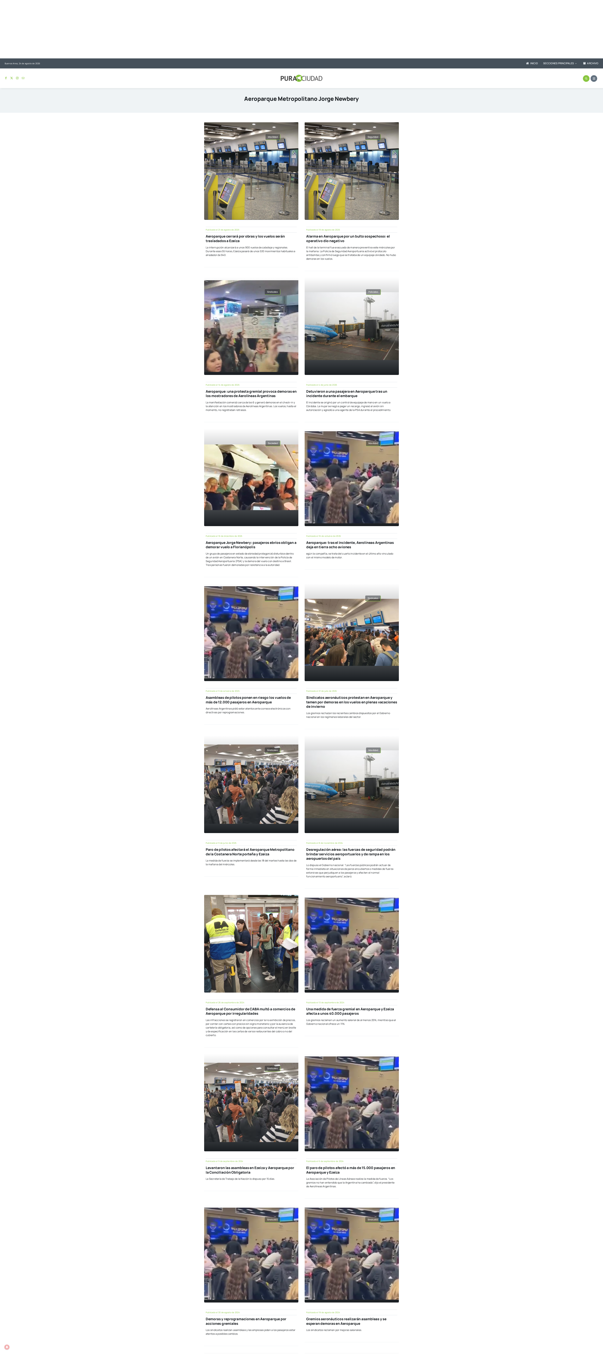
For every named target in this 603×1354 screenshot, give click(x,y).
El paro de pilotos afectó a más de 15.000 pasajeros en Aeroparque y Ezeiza (350, 1170)
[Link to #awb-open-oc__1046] (586, 78)
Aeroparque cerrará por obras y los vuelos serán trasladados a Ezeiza (245, 238)
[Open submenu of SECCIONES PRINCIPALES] (575, 63)
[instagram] (17, 78)
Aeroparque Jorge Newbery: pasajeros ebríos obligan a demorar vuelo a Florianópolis (251, 545)
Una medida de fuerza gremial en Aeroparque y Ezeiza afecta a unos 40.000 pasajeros (350, 1011)
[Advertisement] (298, 29)
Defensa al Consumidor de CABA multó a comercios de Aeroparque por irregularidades (250, 1011)
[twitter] (11, 78)
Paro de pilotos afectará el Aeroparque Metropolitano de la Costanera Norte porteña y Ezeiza (250, 851)
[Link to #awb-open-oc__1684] (594, 78)
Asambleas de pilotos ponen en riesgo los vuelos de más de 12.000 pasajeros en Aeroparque (248, 699)
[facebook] (6, 78)
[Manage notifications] (6, 1347)
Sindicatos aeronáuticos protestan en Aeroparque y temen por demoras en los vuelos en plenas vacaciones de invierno (351, 702)
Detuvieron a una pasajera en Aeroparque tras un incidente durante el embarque (346, 393)
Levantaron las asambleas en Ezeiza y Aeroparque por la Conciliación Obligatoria (250, 1170)
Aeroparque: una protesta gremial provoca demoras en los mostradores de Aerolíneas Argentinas (251, 393)
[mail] (23, 78)
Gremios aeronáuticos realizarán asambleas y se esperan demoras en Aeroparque (346, 1321)
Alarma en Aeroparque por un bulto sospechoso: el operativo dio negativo (348, 238)
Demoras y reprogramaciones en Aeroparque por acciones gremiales (246, 1321)
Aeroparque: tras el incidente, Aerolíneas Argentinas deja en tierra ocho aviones (350, 545)
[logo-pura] (301, 76)
